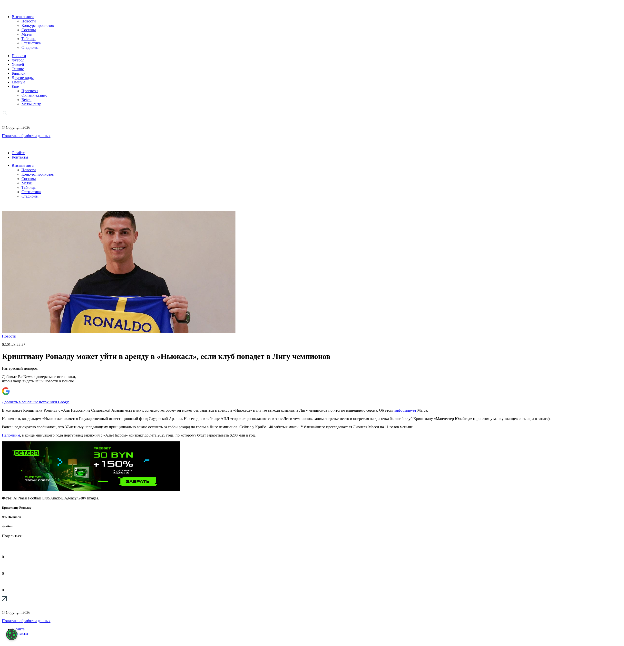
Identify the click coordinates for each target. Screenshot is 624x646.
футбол (7, 526)
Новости (28, 21)
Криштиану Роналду (16, 507)
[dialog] (11, 634)
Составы (28, 30)
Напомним (11, 435)
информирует (405, 410)
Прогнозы (29, 91)
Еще (15, 86)
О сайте (18, 153)
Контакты (20, 157)
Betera (26, 100)
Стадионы (30, 47)
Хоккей (18, 64)
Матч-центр (31, 104)
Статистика (31, 43)
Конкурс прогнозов (37, 25)
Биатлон (19, 73)
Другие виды (23, 78)
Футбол (18, 60)
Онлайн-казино (34, 95)
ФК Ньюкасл (11, 517)
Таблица (28, 39)
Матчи (26, 34)
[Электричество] (91, 490)
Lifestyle (18, 82)
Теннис (18, 69)
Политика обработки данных (26, 136)
